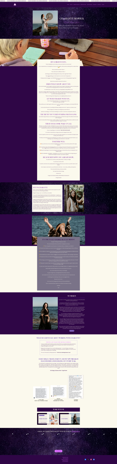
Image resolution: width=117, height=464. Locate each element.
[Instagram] (91, 459)
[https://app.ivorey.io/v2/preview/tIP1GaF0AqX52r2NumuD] (47, 419)
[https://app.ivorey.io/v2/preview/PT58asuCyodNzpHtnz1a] (69, 419)
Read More (71, 330)
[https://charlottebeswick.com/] (15, 4)
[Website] (93, 459)
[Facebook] (85, 459)
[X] (88, 459)
